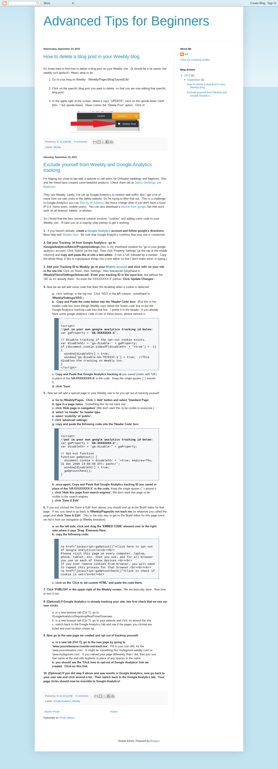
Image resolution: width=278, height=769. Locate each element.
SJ (186, 54)
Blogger (154, 741)
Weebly (57, 147)
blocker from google (133, 206)
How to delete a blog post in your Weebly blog (91, 56)
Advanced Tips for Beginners (126, 21)
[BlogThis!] (99, 142)
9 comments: (81, 141)
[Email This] (95, 142)
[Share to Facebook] (107, 142)
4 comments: (82, 696)
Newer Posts (52, 711)
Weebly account (116, 266)
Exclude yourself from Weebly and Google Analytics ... (207, 94)
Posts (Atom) (67, 717)
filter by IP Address (92, 202)
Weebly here (70, 234)
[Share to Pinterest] (111, 142)
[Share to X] (103, 142)
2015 (187, 75)
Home (113, 711)
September (194, 79)
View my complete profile (195, 59)
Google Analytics (98, 230)
